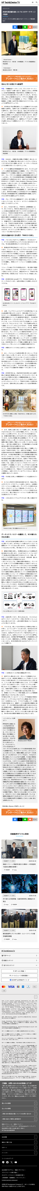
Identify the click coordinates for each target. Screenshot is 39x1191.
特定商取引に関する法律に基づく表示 (13, 1128)
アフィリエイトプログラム (9, 1126)
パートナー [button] (5, 1153)
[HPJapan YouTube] (15, 1162)
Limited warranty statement (10, 1180)
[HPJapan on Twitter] (11, 1162)
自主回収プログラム (7, 1170)
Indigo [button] (15, 870)
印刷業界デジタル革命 (9, 861)
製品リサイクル (19, 1170)
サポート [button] (4, 1147)
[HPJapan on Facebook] (7, 1162)
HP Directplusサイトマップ (27, 1126)
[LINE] (3, 1162)
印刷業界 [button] (7, 870)
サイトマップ (20, 1178)
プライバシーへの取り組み (9, 1172)
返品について (17, 1124)
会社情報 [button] (4, 1137)
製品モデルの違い (20, 1096)
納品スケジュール (7, 1124)
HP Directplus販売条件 (8, 1130)
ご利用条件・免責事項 (8, 1178)
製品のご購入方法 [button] (7, 1142)
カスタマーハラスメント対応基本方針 (12, 1175)
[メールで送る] (30, 27)
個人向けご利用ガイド (17, 1090)
